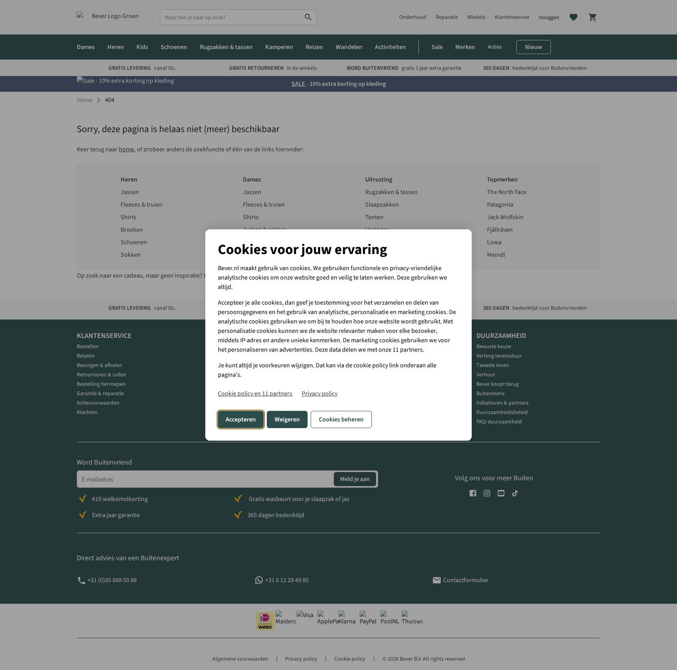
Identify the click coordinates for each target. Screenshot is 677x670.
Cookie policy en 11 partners (255, 393)
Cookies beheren (341, 419)
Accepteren (241, 419)
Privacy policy (319, 393)
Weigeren (287, 419)
